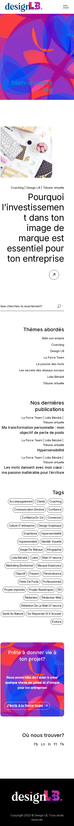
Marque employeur (49, 565)
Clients (41, 501)
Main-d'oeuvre (51, 557)
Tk (62, 744)
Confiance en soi (32, 517)
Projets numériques (41, 589)
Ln (43, 744)
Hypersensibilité (50, 450)
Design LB (33, 187)
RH (60, 589)
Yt (55, 744)
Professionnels (52, 581)
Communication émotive (29, 509)
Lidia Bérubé (55, 377)
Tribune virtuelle (53, 187)
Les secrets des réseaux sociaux (41, 370)
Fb (36, 744)
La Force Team (54, 357)
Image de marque (31, 549)
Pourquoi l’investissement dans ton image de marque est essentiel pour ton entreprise (33, 227)
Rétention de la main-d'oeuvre (41, 605)
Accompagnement (21, 501)
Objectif (20, 573)
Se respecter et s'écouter (44, 613)
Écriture (56, 621)
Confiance (54, 509)
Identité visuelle (51, 541)
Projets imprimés (14, 589)
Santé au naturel (12, 613)
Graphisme (30, 533)
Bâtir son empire (53, 338)
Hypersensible (28, 541)
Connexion (54, 517)
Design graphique (50, 525)
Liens (35, 557)
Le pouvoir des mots (50, 364)
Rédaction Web (51, 597)
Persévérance (52, 573)
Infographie (54, 549)
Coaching (17, 187)
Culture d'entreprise (22, 525)
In (49, 744)
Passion (34, 573)
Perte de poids (28, 581)
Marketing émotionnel (19, 565)
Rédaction (31, 597)
